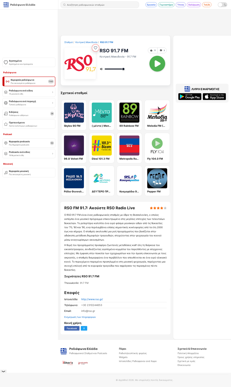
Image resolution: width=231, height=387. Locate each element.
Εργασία (151, 4)
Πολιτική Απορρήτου (188, 353)
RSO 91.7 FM (106, 42)
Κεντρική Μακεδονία (86, 42)
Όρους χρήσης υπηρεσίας (191, 357)
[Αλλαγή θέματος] (222, 4)
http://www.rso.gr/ (92, 299)
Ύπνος (180, 4)
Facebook (72, 328)
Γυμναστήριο (166, 4)
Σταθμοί (68, 42)
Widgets (123, 357)
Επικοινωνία (184, 365)
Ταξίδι (207, 4)
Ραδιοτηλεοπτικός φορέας (133, 353)
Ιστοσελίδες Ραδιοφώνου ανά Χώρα (138, 361)
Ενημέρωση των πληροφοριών (80, 317)
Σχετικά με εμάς (186, 361)
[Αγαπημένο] (95, 48)
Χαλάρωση (194, 4)
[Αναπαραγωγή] (157, 64)
